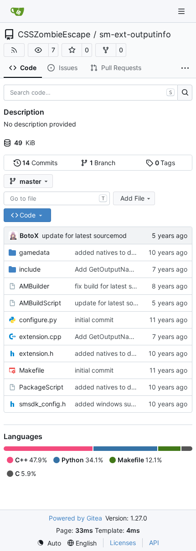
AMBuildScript (40, 303)
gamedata (34, 252)
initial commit (94, 320)
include (30, 269)
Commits (39, 163)
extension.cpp (40, 336)
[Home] (17, 11)
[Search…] (184, 93)
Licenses (123, 542)
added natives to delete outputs (122, 252)
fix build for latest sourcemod (118, 286)
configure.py (38, 320)
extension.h (36, 353)
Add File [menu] (132, 198)
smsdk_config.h (42, 404)
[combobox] (57, 198)
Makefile (31, 370)
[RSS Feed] (14, 50)
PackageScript (41, 387)
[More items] (185, 68)
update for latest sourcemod (84, 235)
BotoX (29, 235)
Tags (165, 163)
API (154, 542)
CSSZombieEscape (54, 34)
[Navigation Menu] (182, 11)
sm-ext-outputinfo (135, 34)
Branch (103, 163)
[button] (38, 50)
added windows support (111, 404)
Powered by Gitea (75, 518)
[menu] (49, 543)
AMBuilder (34, 286)
